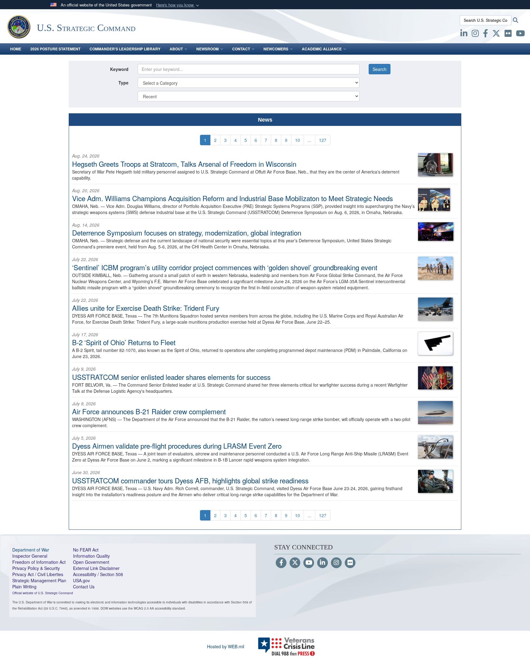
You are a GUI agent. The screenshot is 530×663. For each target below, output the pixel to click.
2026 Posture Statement (55, 49)
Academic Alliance (322, 49)
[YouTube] (308, 563)
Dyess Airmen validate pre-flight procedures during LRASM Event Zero (177, 445)
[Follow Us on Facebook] (281, 563)
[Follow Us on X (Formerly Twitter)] (295, 563)
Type (123, 83)
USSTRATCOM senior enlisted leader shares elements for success (171, 377)
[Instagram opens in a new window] (475, 34)
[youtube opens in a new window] (520, 34)
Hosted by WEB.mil (225, 646)
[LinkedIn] (322, 563)
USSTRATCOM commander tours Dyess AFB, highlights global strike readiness (190, 480)
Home (15, 49)
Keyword (119, 69)
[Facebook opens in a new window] (485, 34)
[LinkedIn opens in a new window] (463, 34)
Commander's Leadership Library (125, 49)
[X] (496, 34)
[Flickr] (350, 563)
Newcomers (275, 49)
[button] (178, 5)
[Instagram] (336, 563)
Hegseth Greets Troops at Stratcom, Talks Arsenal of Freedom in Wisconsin (184, 164)
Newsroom (207, 49)
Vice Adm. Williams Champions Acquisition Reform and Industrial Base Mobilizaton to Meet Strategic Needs (232, 198)
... (309, 140)
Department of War (30, 550)
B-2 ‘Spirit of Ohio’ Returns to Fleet (123, 342)
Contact (241, 49)
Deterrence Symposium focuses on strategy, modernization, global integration (186, 232)
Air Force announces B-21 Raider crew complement (149, 411)
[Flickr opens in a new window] (508, 34)
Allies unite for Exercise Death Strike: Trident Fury (145, 308)
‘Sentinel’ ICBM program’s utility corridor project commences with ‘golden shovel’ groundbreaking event (224, 267)
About (176, 49)
